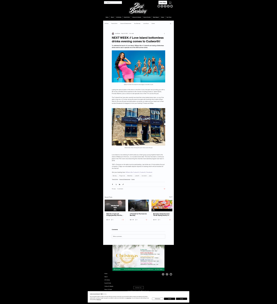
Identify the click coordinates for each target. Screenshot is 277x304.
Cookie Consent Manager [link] (95, 293)
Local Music (146, 23)
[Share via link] (123, 184)
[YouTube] (171, 6)
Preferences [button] (98, 299)
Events (153, 23)
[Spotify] (158, 6)
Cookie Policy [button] (128, 298)
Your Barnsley (137, 23)
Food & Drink (114, 23)
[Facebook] (165, 6)
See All (170, 197)
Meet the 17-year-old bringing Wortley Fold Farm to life (114, 214)
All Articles (107, 280)
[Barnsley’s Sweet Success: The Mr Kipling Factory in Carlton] (161, 205)
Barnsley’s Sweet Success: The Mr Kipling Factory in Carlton (161, 214)
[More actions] (164, 33)
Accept (181, 298)
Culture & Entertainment (125, 23)
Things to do (122, 175)
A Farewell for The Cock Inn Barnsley (138, 214)
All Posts (106, 23)
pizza (150, 175)
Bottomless (129, 175)
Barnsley (115, 175)
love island (144, 175)
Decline (169, 298)
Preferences (157, 298)
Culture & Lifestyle (108, 286)
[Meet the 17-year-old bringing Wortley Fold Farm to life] (115, 205)
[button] (170, 2)
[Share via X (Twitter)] (116, 184)
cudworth (137, 175)
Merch (106, 277)
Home (105, 273)
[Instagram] (162, 6)
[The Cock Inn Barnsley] (138, 205)
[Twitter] (168, 6)
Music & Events (108, 289)
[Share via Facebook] (112, 184)
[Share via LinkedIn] (119, 184)
